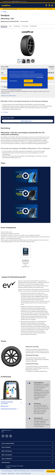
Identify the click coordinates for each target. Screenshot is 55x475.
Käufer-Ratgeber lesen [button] (26, 121)
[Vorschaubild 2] (24, 61)
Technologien (25, 26)
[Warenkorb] (49, 5)
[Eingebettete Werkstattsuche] (46, 5)
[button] (52, 5)
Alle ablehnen (28, 80)
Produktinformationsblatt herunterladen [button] (7, 402)
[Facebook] (3, 436)
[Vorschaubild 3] (28, 61)
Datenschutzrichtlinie (39, 77)
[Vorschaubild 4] (33, 61)
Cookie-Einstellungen (13, 80)
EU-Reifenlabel (33, 26)
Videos (10, 26)
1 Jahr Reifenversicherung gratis (9, 9)
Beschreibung (4, 26)
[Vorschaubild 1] (19, 61)
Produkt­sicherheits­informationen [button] (8, 409)
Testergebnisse (17, 26)
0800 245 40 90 (15, 1)
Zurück (4, 11)
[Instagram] (6, 436)
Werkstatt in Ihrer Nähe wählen (8, 95)
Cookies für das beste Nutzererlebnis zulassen (33, 84)
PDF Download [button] (4, 406)
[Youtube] (10, 436)
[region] (27, 79)
